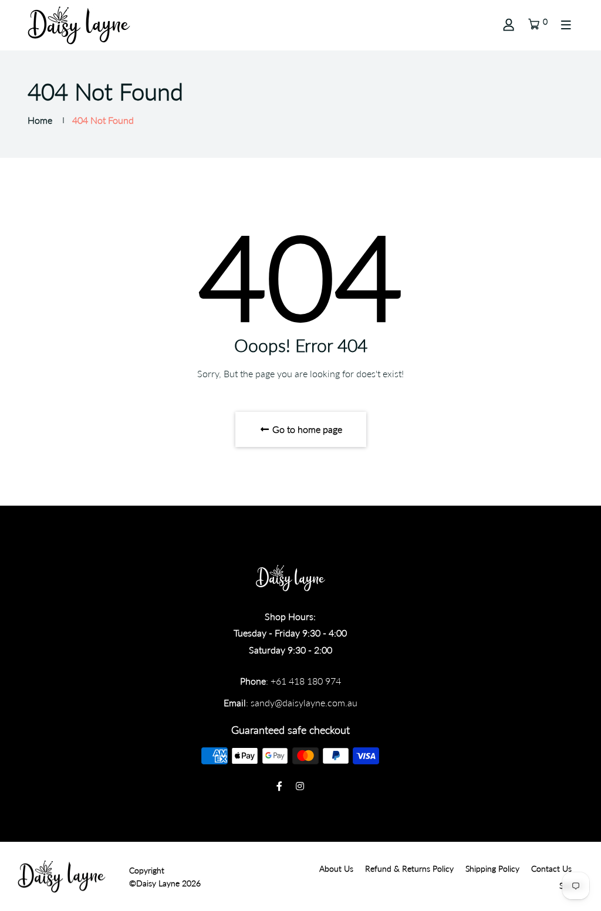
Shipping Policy (492, 868)
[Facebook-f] (279, 785)
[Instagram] (300, 785)
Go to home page (306, 429)
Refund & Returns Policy (409, 868)
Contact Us (551, 868)
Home (40, 120)
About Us (336, 868)
